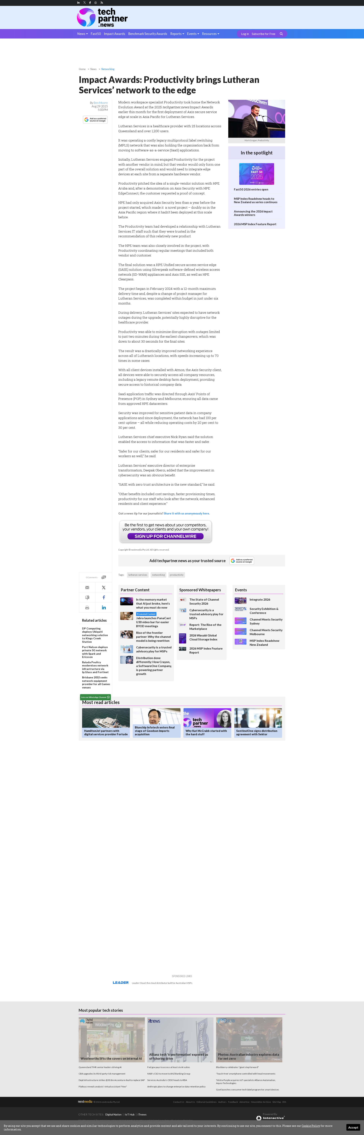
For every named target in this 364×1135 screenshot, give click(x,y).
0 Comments (91, 577)
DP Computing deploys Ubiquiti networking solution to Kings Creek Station (95, 635)
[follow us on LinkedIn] (78, 2)
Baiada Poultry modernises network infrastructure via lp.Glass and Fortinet (95, 667)
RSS (284, 1101)
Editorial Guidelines (207, 1101)
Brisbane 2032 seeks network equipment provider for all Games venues (96, 682)
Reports (176, 33)
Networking (107, 69)
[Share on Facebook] (103, 597)
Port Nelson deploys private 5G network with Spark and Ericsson (95, 652)
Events (192, 33)
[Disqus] (147, 794)
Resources (209, 33)
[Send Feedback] (87, 597)
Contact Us (178, 1101)
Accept (353, 1127)
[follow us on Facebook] (90, 2)
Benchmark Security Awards (147, 33)
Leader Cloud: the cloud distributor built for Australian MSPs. (162, 983)
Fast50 (96, 33)
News (81, 33)
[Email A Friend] (87, 587)
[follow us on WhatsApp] (95, 2)
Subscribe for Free (263, 33)
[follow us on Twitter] (85, 2)
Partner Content (135, 590)
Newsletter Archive (261, 1101)
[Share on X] (103, 587)
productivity (177, 574)
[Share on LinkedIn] (103, 608)
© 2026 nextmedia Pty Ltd (106, 1101)
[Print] (87, 608)
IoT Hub (130, 1114)
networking (158, 574)
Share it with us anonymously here (186, 513)
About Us (190, 1101)
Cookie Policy (311, 1126)
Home (82, 69)
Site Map (276, 1101)
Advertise (244, 1101)
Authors (222, 1101)
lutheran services (138, 574)
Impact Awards (114, 33)
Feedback (233, 1101)
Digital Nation (113, 1114)
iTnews (142, 1114)
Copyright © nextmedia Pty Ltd (133, 549)
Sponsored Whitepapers (200, 590)
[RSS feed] (101, 2)
